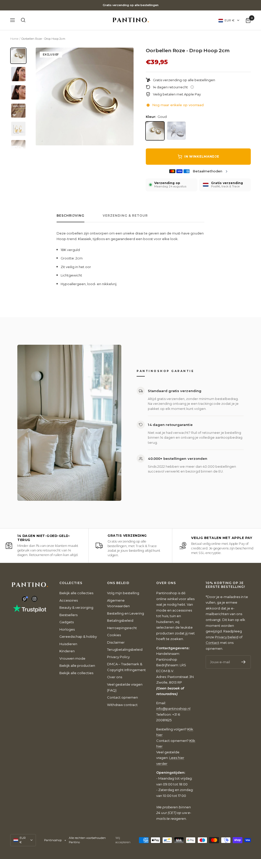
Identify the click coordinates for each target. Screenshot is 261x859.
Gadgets (66, 622)
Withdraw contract (122, 705)
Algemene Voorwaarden (118, 603)
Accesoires (68, 600)
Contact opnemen (122, 697)
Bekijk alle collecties (76, 593)
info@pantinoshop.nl (173, 708)
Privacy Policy (118, 657)
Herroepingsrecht (122, 628)
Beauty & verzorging (76, 607)
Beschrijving (70, 215)
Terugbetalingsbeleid (124, 649)
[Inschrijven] (243, 662)
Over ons (114, 677)
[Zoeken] (23, 20)
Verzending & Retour (125, 215)
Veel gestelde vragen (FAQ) (124, 687)
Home (14, 38)
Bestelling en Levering (125, 613)
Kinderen (67, 651)
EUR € (229, 20)
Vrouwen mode (72, 658)
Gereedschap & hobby (78, 636)
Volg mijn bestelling (123, 593)
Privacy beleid (226, 637)
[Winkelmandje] (248, 20)
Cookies (114, 635)
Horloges (67, 629)
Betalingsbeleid (120, 620)
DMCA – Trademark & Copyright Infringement (126, 667)
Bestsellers (68, 615)
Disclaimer (116, 642)
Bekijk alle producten (77, 665)
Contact (212, 643)
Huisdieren (68, 644)
